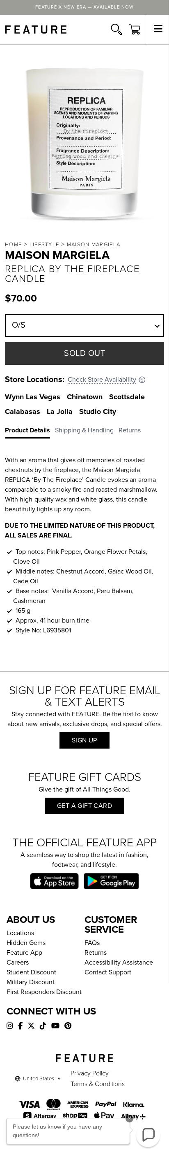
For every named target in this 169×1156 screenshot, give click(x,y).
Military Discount (31, 982)
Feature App (24, 953)
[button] (148, 1135)
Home (13, 244)
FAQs (92, 943)
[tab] (30, 432)
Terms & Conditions (98, 1084)
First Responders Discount (44, 992)
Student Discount (31, 972)
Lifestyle (44, 244)
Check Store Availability (102, 380)
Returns (95, 953)
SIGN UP (84, 740)
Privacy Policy (90, 1073)
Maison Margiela (94, 244)
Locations (20, 933)
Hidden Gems (26, 943)
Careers (18, 962)
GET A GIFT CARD (84, 806)
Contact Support (107, 972)
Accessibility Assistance (118, 962)
